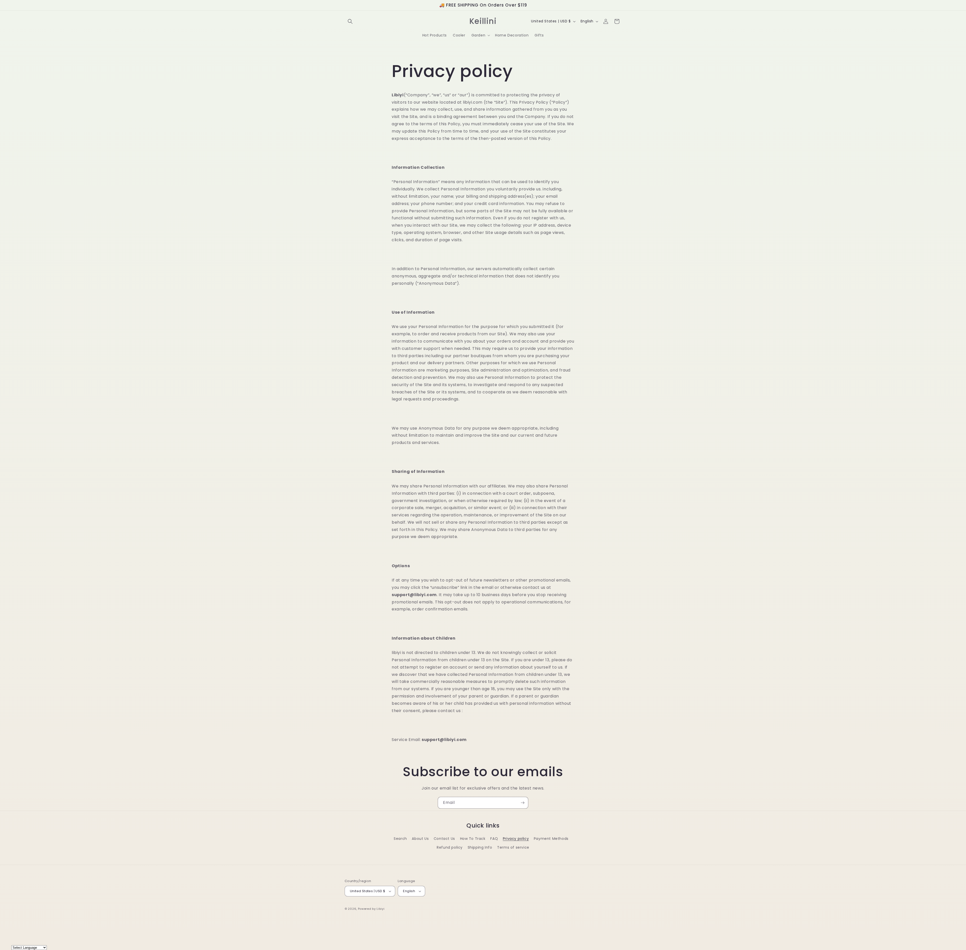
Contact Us (444, 838)
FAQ (494, 838)
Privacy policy (516, 838)
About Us (420, 838)
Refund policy (450, 847)
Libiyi (380, 909)
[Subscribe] (522, 803)
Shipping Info (480, 847)
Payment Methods (551, 838)
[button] (350, 21)
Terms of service (513, 847)
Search (400, 838)
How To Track (473, 838)
